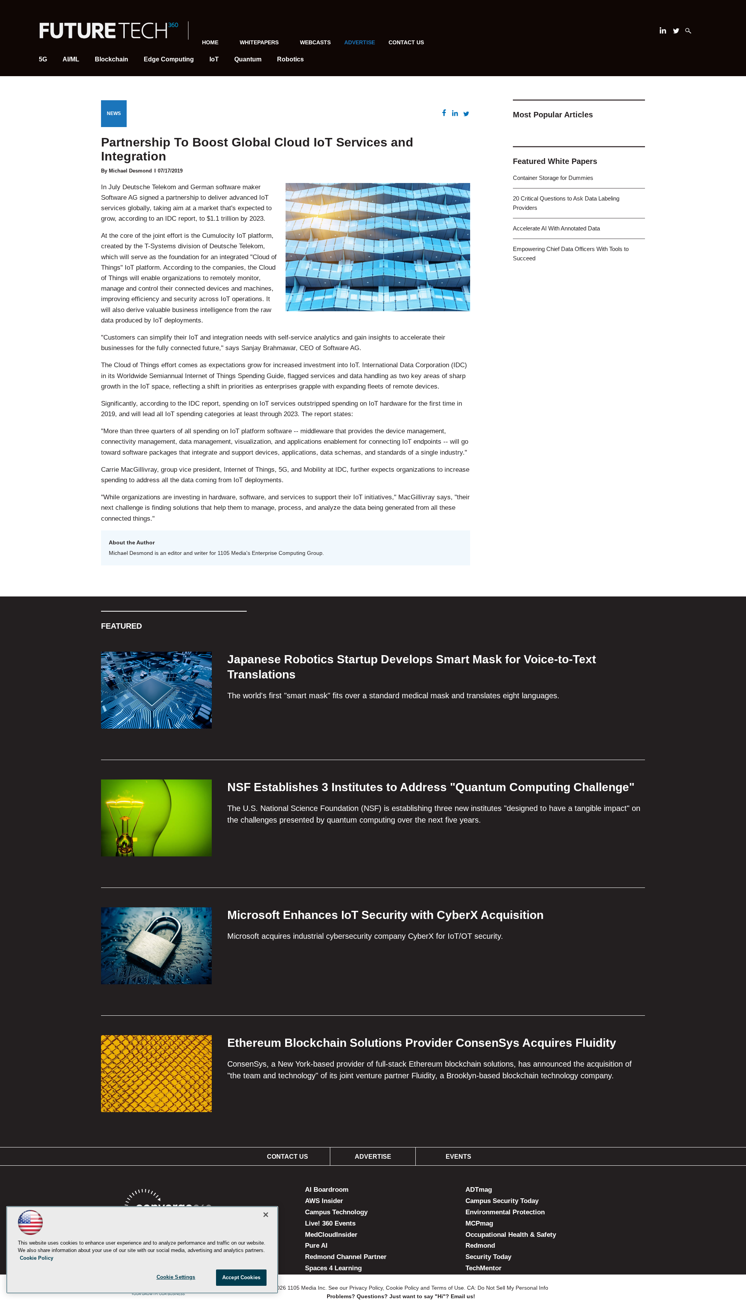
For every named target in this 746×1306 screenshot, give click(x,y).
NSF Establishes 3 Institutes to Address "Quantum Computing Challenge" (430, 787)
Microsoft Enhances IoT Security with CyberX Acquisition (385, 914)
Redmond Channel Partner (346, 1257)
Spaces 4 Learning (333, 1268)
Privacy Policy (366, 1288)
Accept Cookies (241, 1277)
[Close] (265, 1214)
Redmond (480, 1245)
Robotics (290, 59)
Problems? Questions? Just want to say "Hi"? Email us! (401, 1296)
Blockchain (111, 59)
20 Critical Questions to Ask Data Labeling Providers (566, 203)
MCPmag (479, 1223)
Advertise (373, 1156)
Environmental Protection (505, 1212)
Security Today (488, 1257)
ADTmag (478, 1189)
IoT (214, 59)
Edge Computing (169, 59)
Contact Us (406, 42)
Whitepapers (259, 42)
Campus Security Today (502, 1201)
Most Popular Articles (553, 114)
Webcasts (315, 42)
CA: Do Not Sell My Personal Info (507, 1288)
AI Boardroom (327, 1189)
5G (43, 59)
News (114, 113)
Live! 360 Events (330, 1223)
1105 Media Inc (306, 1288)
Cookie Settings (176, 1277)
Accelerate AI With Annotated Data (556, 228)
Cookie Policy (402, 1288)
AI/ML (71, 59)
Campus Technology (336, 1212)
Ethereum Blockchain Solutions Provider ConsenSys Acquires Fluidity (421, 1042)
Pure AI (316, 1245)
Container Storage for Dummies (553, 177)
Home (210, 42)
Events (458, 1156)
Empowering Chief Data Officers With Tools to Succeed (571, 254)
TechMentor (483, 1268)
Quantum (247, 59)
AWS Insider (324, 1201)
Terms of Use (447, 1288)
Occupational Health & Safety (510, 1234)
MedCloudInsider (331, 1234)
